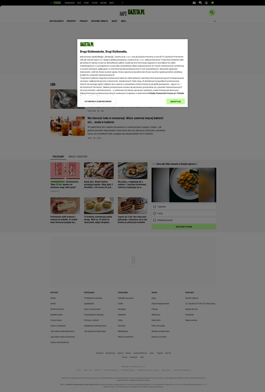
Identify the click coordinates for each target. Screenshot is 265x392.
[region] (132, 73)
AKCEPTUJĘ (175, 101)
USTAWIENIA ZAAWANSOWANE (98, 101)
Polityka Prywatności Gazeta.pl (162, 93)
